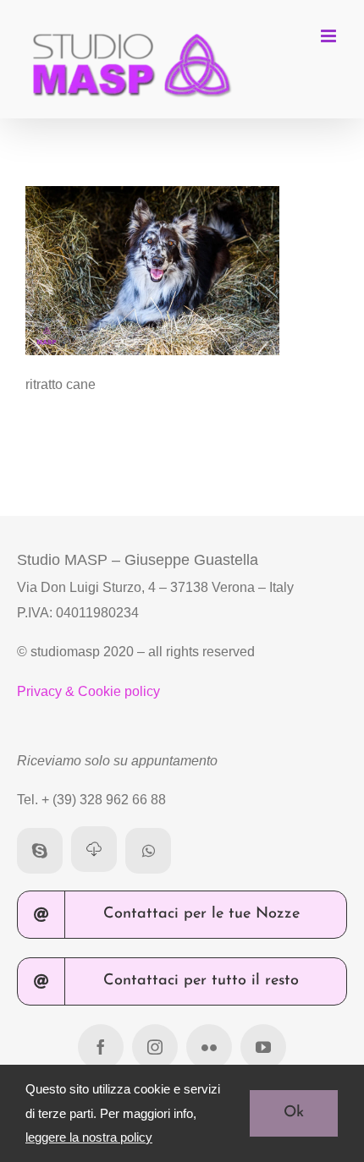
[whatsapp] (148, 851)
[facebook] (101, 1047)
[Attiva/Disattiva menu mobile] (330, 36)
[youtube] (263, 1047)
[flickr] (209, 1047)
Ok (294, 1113)
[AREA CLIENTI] (94, 849)
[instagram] (155, 1047)
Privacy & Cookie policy (88, 691)
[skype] (40, 851)
